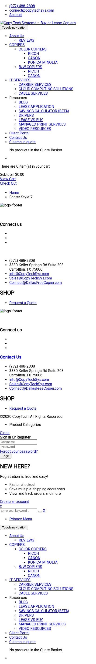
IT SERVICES (20, 580)
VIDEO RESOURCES (35, 628)
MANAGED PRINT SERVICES (42, 624)
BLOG (23, 602)
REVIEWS (26, 540)
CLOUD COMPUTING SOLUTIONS (46, 589)
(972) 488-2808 (22, 6)
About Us (16, 536)
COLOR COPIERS (33, 549)
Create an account (14, 501)
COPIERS (17, 544)
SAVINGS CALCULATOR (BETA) (44, 611)
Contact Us (10, 251)
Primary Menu (20, 519)
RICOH (33, 553)
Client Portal (19, 633)
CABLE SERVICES (33, 593)
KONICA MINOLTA (43, 562)
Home (14, 192)
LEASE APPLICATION (36, 606)
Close (5, 433)
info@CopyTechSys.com (29, 274)
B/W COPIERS (30, 566)
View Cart (8, 179)
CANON (34, 558)
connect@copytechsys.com (31, 10)
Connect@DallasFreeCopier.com (35, 282)
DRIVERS (26, 615)
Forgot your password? (19, 451)
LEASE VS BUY (31, 620)
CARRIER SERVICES (35, 584)
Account (15, 15)
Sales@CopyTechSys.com (30, 278)
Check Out (8, 183)
